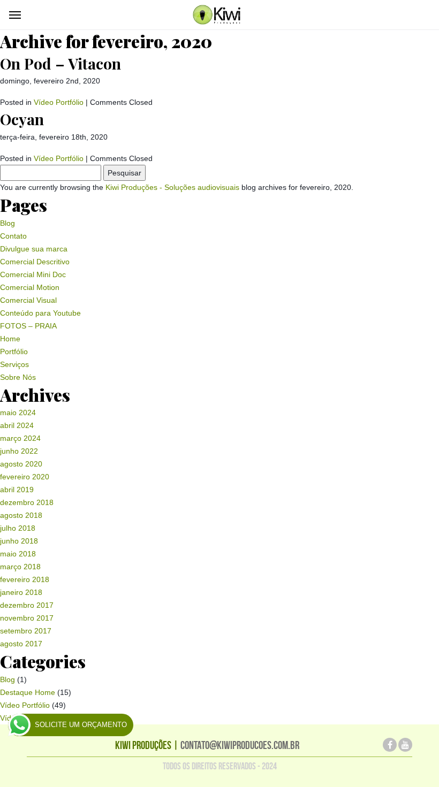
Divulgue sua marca (33, 248)
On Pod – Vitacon (60, 63)
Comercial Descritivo (35, 261)
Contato (13, 236)
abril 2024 (17, 425)
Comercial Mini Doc (33, 274)
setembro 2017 (25, 630)
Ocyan (22, 119)
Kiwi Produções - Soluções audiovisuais (172, 187)
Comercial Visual (28, 300)
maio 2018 (18, 553)
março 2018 (20, 566)
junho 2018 (19, 541)
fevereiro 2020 (24, 476)
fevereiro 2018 (24, 579)
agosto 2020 (21, 464)
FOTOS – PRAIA (28, 326)
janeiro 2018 (21, 592)
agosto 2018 (21, 515)
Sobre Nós (18, 377)
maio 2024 (18, 412)
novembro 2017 (27, 618)
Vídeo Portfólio (59, 102)
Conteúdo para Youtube (40, 313)
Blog (7, 223)
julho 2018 (17, 528)
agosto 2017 (21, 643)
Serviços (14, 364)
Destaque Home (27, 692)
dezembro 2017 (27, 605)
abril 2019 (17, 489)
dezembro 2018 (27, 502)
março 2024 (20, 438)
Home (10, 338)
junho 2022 (19, 451)
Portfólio (14, 351)
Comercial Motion (29, 287)
